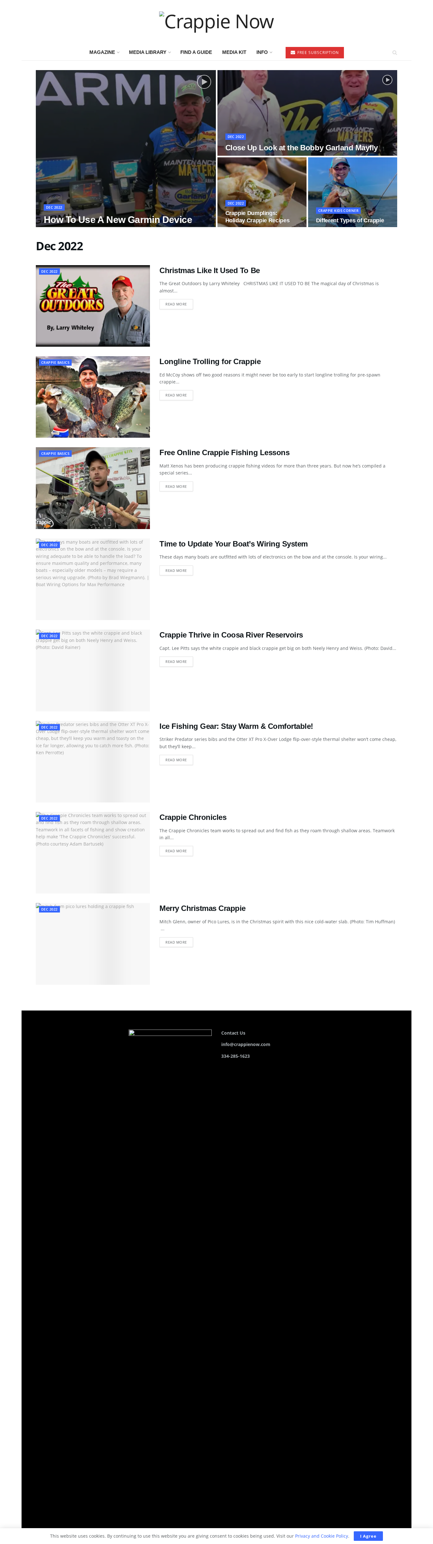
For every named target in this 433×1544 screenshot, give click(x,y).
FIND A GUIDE (196, 52)
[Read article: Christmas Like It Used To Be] (93, 306)
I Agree (368, 1536)
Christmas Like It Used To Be (209, 270)
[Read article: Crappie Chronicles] (93, 852)
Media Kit (234, 52)
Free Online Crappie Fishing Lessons (224, 452)
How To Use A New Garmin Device (118, 219)
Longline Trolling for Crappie (210, 361)
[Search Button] (394, 52)
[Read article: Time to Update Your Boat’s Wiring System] (93, 579)
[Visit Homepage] (216, 22)
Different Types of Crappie (350, 220)
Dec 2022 (54, 207)
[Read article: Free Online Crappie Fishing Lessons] (93, 488)
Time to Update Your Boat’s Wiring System (233, 544)
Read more (179, 303)
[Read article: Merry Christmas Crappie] (93, 944)
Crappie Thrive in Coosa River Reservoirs (231, 635)
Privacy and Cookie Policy (321, 1536)
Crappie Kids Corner (338, 210)
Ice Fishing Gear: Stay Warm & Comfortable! (236, 726)
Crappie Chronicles (192, 817)
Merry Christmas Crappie (202, 908)
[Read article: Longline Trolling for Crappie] (93, 397)
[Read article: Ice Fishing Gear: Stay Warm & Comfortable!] (93, 761)
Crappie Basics (55, 362)
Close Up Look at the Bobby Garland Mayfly (301, 147)
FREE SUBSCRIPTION (317, 52)
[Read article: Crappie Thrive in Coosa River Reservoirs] (93, 670)
